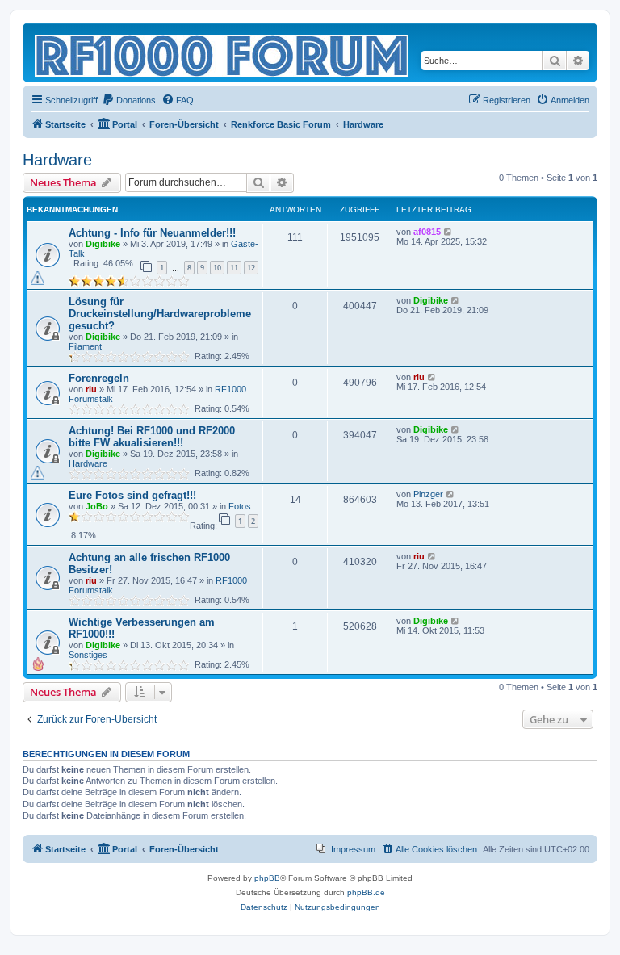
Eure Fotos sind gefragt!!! (132, 495)
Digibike (103, 244)
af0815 (427, 232)
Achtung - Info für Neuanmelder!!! (152, 233)
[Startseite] (223, 52)
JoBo (97, 506)
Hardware (57, 160)
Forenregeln (99, 378)
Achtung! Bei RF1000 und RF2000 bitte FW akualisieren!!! (152, 437)
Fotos (239, 506)
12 (251, 267)
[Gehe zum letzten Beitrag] (448, 232)
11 (234, 267)
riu (91, 389)
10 (217, 267)
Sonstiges (88, 655)
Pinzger (428, 494)
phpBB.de (366, 892)
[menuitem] (129, 100)
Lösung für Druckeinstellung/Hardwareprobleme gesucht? (160, 313)
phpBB (267, 877)
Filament (85, 346)
